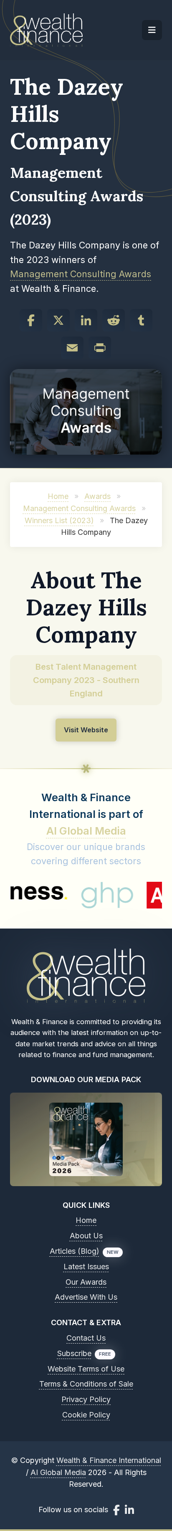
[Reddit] (113, 320)
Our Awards (86, 1282)
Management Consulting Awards (80, 273)
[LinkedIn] (86, 320)
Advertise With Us (86, 1297)
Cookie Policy (86, 1414)
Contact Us (86, 1338)
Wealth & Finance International (108, 1460)
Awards (97, 496)
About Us (86, 1235)
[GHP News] (90, 895)
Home (58, 496)
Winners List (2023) (59, 520)
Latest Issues (86, 1266)
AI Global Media (86, 831)
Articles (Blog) (74, 1251)
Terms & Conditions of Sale (86, 1383)
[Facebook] (31, 320)
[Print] (100, 348)
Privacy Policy (86, 1399)
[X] (58, 320)
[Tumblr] (141, 320)
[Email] (72, 348)
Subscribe (74, 1353)
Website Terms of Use (86, 1368)
